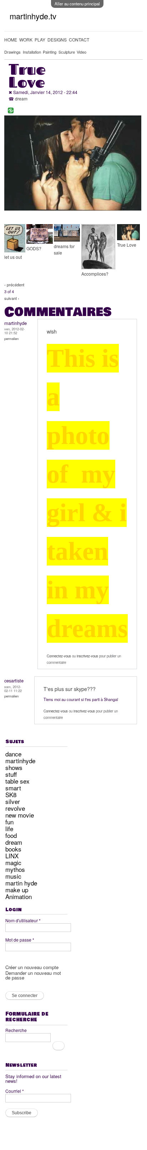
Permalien (11, 338)
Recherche (16, 1030)
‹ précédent (14, 284)
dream (21, 98)
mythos (15, 869)
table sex (17, 780)
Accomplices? (94, 274)
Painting (49, 52)
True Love (126, 245)
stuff (11, 774)
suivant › (11, 298)
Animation (18, 896)
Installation (32, 52)
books (13, 848)
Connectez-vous (59, 655)
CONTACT (79, 39)
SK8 (10, 794)
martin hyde (21, 882)
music (13, 876)
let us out (13, 257)
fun (9, 821)
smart (13, 787)
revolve (15, 808)
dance (13, 753)
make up (16, 889)
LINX (12, 855)
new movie (19, 814)
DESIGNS (57, 39)
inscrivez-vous (87, 655)
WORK (25, 39)
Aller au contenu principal (77, 3)
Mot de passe (19, 940)
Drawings (12, 52)
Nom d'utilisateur (23, 920)
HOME (10, 39)
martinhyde (20, 760)
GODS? (33, 248)
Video (81, 52)
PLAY (40, 39)
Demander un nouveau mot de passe (33, 975)
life (9, 828)
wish (52, 331)
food (11, 835)
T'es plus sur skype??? (70, 688)
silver (12, 801)
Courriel (14, 1091)
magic (13, 862)
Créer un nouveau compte (32, 967)
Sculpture (67, 52)
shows (13, 767)
